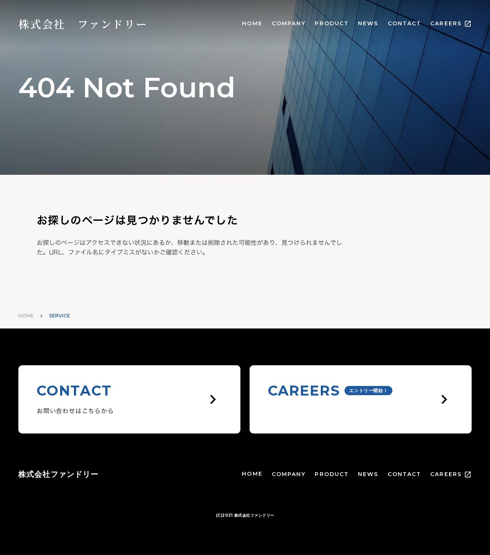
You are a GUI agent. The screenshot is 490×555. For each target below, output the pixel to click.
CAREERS (446, 23)
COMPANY (289, 23)
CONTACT (404, 23)
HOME (252, 23)
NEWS (368, 23)
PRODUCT (332, 23)
